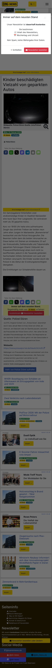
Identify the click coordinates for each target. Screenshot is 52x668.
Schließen (16, 50)
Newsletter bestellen (37, 50)
